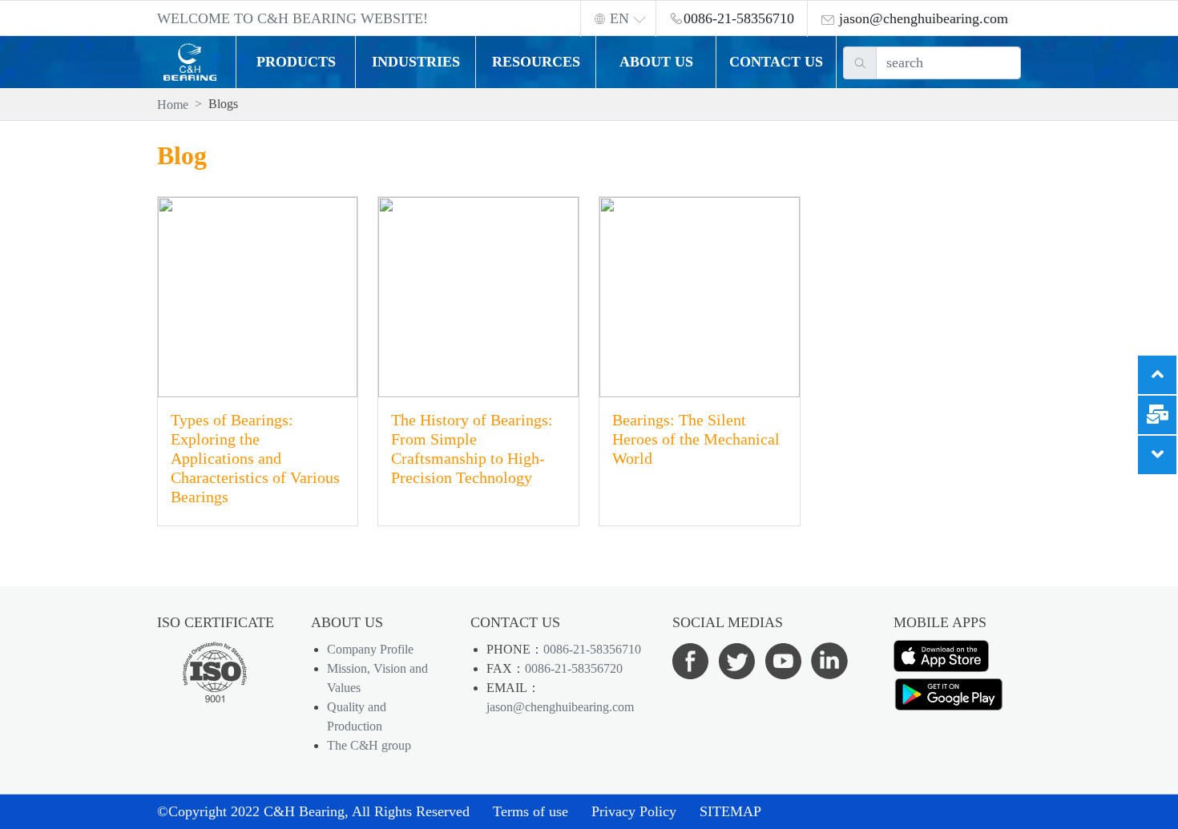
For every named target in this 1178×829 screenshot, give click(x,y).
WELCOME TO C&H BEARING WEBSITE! (292, 18)
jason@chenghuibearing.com (560, 707)
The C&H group (369, 745)
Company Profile (370, 649)
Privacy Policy (633, 811)
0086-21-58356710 (592, 649)
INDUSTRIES (416, 62)
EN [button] (619, 18)
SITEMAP (730, 811)
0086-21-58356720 (574, 668)
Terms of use (530, 811)
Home (172, 104)
